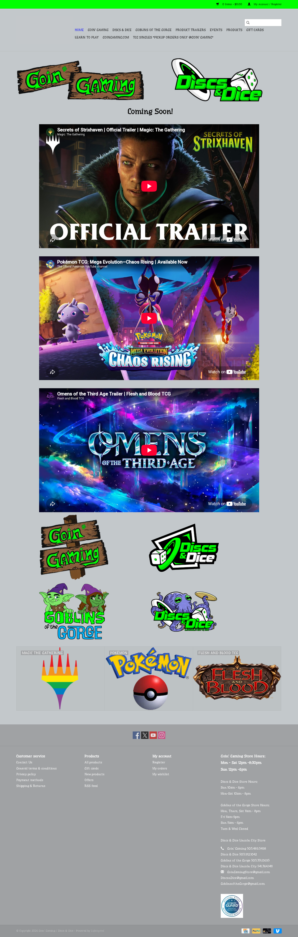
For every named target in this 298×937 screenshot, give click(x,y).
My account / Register (267, 4)
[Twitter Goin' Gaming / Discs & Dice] (145, 735)
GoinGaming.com (116, 37)
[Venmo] (277, 930)
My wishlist (160, 774)
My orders (159, 768)
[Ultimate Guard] (251, 906)
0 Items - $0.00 (232, 4)
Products (234, 30)
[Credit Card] (245, 930)
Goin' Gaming (98, 30)
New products (95, 774)
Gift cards (255, 30)
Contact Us (24, 762)
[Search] (247, 22)
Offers (89, 780)
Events (216, 30)
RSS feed (91, 786)
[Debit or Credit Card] (266, 930)
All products (93, 762)
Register (158, 762)
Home (79, 30)
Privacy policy (26, 774)
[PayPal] (256, 930)
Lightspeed (97, 930)
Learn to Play (87, 37)
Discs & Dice (122, 30)
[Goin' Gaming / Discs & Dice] (44, 30)
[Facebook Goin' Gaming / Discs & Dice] (136, 735)
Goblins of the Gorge (153, 30)
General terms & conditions (36, 768)
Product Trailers (191, 30)
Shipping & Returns (30, 786)
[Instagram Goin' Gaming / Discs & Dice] (161, 735)
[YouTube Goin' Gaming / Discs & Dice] (153, 735)
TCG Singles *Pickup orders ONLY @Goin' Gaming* (173, 37)
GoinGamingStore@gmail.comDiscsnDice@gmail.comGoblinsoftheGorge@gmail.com (245, 878)
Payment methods (29, 780)
